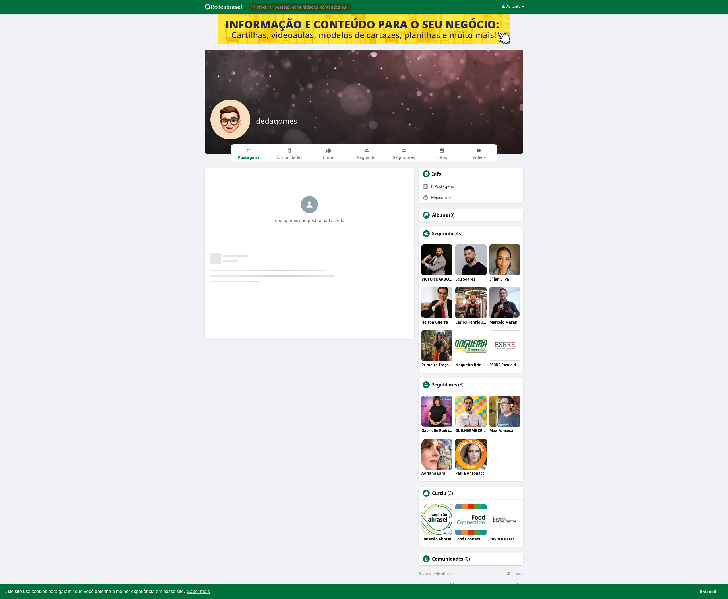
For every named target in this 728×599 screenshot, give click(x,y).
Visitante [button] (513, 6)
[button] (300, 6)
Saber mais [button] (198, 591)
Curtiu (439, 493)
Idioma (516, 573)
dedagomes (276, 121)
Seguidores (444, 384)
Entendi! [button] (708, 591)
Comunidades (447, 559)
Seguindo (442, 233)
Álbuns (440, 215)
